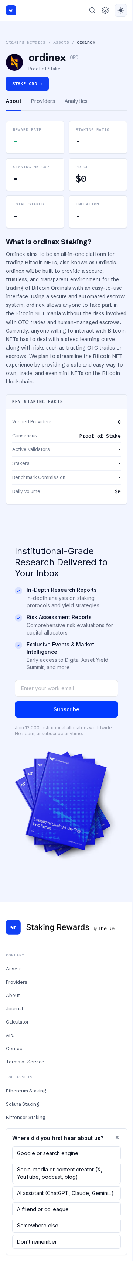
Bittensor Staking (25, 1117)
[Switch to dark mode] (121, 10)
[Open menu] (105, 10)
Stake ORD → (27, 83)
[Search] (92, 10)
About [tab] (13, 101)
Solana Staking (22, 1104)
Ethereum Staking (26, 1091)
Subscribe (66, 709)
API (10, 1035)
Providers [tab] (43, 101)
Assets (61, 42)
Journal (14, 1008)
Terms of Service (25, 1061)
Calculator (17, 1022)
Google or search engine (47, 1153)
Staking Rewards (25, 42)
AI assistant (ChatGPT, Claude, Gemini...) (65, 1193)
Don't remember (37, 1242)
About (13, 995)
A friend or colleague (43, 1209)
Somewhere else (37, 1225)
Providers (16, 982)
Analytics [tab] (76, 101)
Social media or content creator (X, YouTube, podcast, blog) (59, 1173)
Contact (15, 1048)
